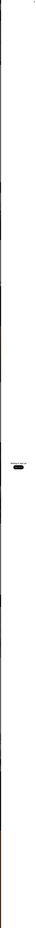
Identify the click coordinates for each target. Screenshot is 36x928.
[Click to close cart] (34, 2)
